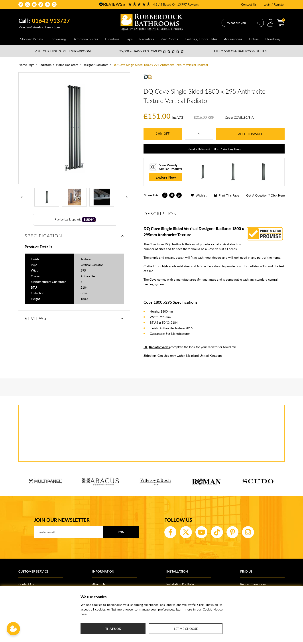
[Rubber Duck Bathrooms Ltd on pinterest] (47, 4)
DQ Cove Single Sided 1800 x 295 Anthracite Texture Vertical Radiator (160, 65)
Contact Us (248, 4)
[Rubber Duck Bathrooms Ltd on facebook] (20, 4)
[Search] (258, 22)
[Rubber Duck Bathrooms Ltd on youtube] (34, 4)
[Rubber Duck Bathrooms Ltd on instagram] (54, 4)
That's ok (113, 628)
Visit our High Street (63, 51)
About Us (98, 584)
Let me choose (186, 628)
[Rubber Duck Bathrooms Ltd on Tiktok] (40, 4)
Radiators (45, 65)
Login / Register (274, 4)
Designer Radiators (95, 65)
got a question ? (265, 195)
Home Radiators (67, 65)
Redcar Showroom (253, 584)
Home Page (26, 65)
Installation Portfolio (180, 584)
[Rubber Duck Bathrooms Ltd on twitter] (27, 4)
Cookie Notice (212, 609)
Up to (240, 51)
